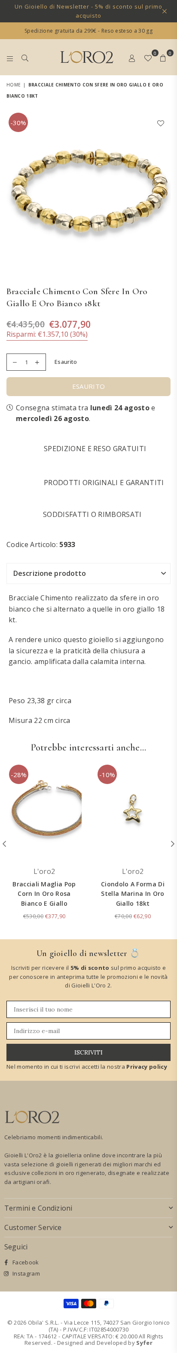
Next (164, 192)
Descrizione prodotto (49, 573)
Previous (12, 192)
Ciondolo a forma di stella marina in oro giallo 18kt (133, 893)
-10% (107, 774)
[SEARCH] (25, 57)
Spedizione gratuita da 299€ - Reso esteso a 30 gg (88, 30)
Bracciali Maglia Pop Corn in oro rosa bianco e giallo (44, 893)
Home (13, 85)
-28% (19, 774)
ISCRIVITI (88, 1052)
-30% (18, 122)
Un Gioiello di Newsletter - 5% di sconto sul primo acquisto (88, 11)
